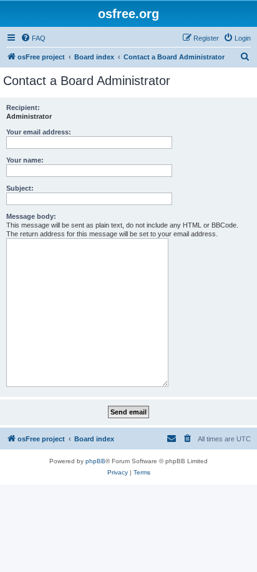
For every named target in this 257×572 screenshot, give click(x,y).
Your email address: (38, 132)
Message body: (31, 216)
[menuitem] (33, 38)
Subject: (20, 188)
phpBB (95, 461)
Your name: (25, 160)
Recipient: (23, 107)
